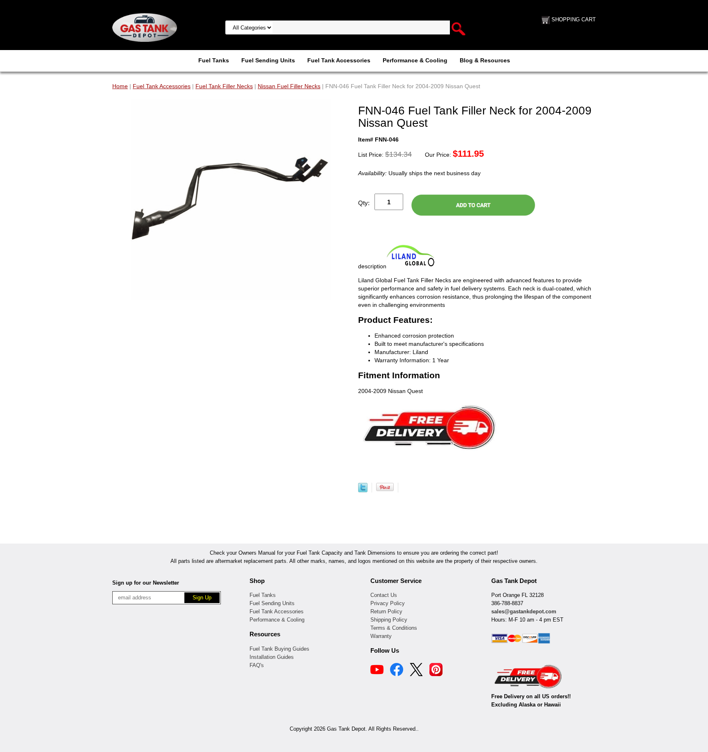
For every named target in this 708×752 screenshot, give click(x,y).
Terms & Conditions (393, 628)
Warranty (381, 636)
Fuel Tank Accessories (338, 60)
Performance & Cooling (415, 60)
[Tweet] (363, 490)
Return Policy (386, 611)
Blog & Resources (485, 60)
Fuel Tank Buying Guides (279, 649)
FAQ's (257, 665)
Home (120, 86)
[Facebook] (396, 671)
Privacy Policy (387, 603)
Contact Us (383, 595)
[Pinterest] (435, 671)
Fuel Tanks (213, 60)
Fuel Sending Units (268, 60)
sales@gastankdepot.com (523, 611)
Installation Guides (272, 657)
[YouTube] (377, 671)
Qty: (364, 202)
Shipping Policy (388, 620)
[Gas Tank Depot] (144, 27)
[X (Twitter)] (416, 671)
